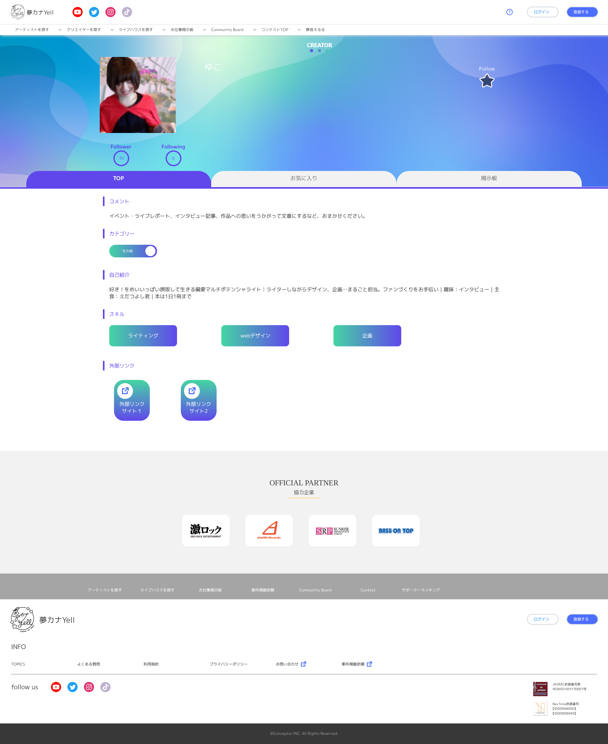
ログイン (541, 12)
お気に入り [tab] (303, 178)
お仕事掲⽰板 (182, 29)
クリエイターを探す (84, 29)
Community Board (227, 29)
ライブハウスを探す (136, 29)
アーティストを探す (32, 29)
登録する (581, 12)
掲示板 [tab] (489, 178)
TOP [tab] (118, 178)
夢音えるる (315, 29)
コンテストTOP (274, 29)
